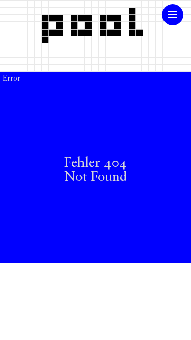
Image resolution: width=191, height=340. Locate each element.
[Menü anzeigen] (172, 14)
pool (95, 22)
